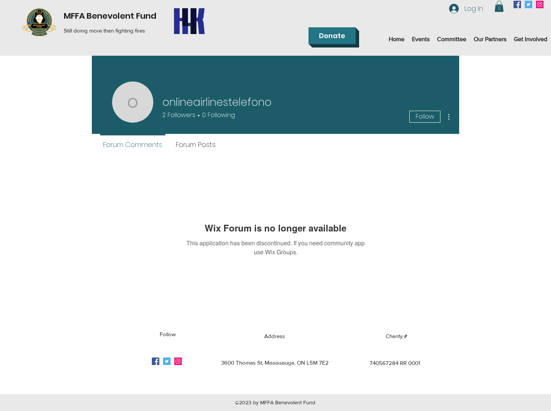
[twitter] (528, 4)
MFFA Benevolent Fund (110, 16)
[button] (499, 6)
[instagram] (540, 4)
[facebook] (517, 4)
